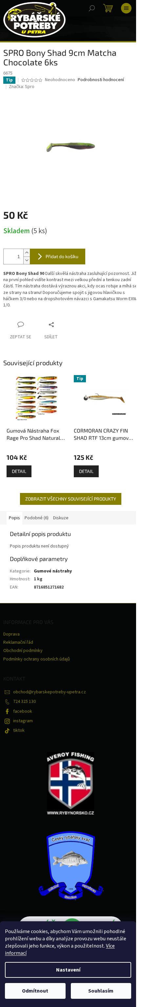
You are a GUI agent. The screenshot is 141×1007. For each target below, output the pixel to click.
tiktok (19, 730)
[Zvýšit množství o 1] (26, 253)
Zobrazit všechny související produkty (70, 499)
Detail (19, 471)
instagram (23, 721)
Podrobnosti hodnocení (101, 80)
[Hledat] (91, 8)
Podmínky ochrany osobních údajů (36, 659)
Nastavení (68, 969)
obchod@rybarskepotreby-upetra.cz (49, 692)
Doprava (11, 634)
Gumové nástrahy (53, 571)
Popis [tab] (14, 518)
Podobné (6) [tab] (37, 518)
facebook (22, 711)
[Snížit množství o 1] (26, 260)
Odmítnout (35, 991)
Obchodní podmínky (23, 650)
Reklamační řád (18, 642)
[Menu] (126, 8)
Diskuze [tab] (61, 518)
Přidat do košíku (62, 256)
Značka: (21, 86)
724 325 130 (24, 701)
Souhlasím (100, 991)
